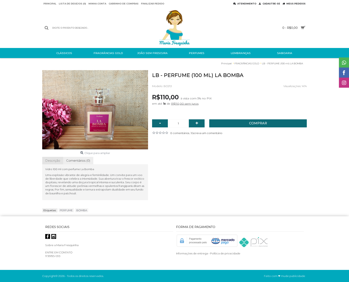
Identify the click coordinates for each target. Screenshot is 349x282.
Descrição (52, 160)
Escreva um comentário (206, 133)
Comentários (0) (78, 160)
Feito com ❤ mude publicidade (284, 276)
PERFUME (66, 210)
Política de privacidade (225, 253)
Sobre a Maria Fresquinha (62, 245)
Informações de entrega (192, 253)
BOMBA (81, 210)
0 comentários (179, 133)
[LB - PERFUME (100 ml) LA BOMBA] (95, 109)
